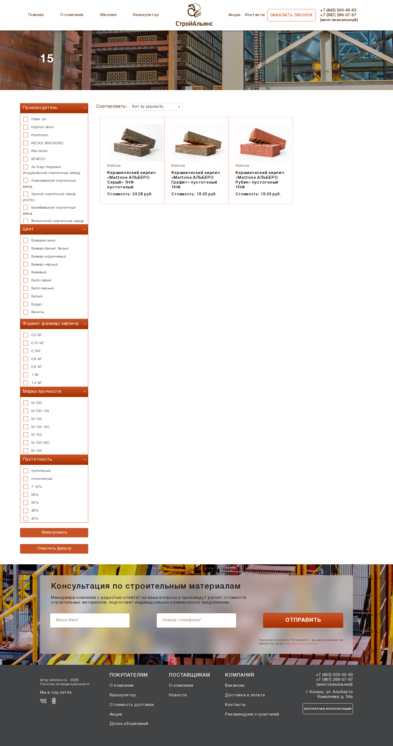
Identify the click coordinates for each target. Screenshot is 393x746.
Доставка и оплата (245, 695)
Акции (234, 15)
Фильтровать (54, 532)
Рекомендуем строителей (252, 714)
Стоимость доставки (132, 705)
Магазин (108, 15)
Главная (36, 15)
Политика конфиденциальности (65, 684)
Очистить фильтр (54, 548)
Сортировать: (111, 106)
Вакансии (234, 685)
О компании (72, 15)
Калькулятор (146, 15)
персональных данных (301, 643)
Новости (178, 695)
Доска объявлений (129, 724)
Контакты (255, 15)
